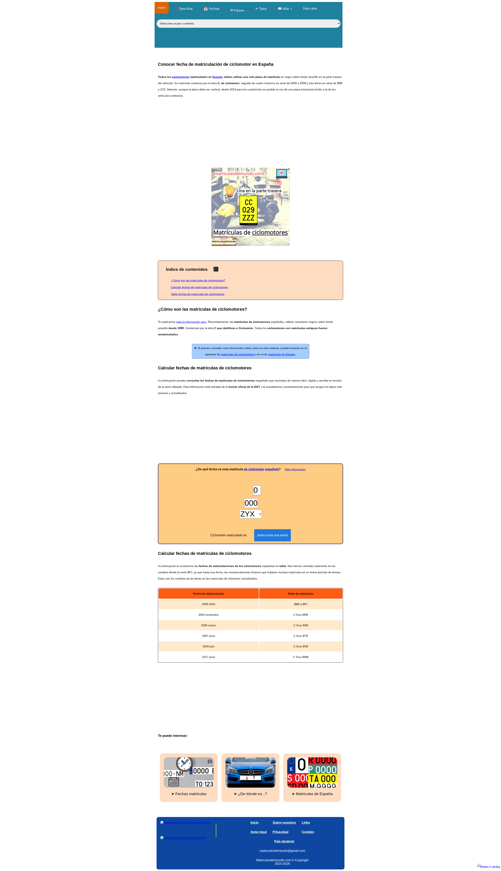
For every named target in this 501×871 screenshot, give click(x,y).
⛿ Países (237, 10)
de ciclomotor (254, 469)
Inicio (162, 8)
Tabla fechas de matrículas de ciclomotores (197, 294)
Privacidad (280, 832)
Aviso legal (258, 832)
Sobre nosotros (284, 822)
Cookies (308, 832)
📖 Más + (285, 9)
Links (306, 822)
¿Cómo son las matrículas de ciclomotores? (198, 280)
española (272, 469)
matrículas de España (281, 354)
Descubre (310, 8)
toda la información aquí (191, 321)
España (218, 76)
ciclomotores (180, 76)
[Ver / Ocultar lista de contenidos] (216, 269)
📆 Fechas (212, 9)
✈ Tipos (261, 9)
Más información (295, 469)
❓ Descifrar (183, 9)
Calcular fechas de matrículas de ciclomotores (199, 287)
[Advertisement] (250, 132)
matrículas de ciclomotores (237, 354)
